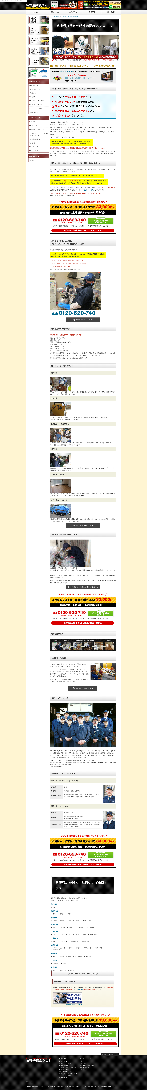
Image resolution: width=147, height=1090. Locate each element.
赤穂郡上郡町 (98, 948)
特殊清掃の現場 (63, 1065)
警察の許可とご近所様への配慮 (68, 1073)
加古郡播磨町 (90, 927)
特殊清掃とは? (34, 85)
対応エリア (33, 93)
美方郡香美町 (78, 956)
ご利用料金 (33, 97)
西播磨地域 (54, 945)
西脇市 (55, 934)
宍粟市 (78, 948)
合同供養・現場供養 (36, 104)
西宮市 (62, 914)
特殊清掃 (80, 989)
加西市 (77, 934)
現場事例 (32, 160)
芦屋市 (69, 914)
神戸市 (55, 907)
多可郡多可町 (93, 934)
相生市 (55, 948)
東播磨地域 (54, 924)
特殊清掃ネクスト (37, 1086)
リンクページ (34, 146)
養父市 (62, 956)
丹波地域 (54, 960)
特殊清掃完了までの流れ (37, 100)
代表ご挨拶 (33, 125)
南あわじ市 (63, 970)
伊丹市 (55, 920)
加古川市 (62, 927)
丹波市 (64, 963)
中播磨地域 (54, 938)
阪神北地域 (54, 917)
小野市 (69, 934)
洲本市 (55, 970)
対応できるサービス (36, 89)
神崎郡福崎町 (85, 941)
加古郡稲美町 (79, 927)
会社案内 (32, 122)
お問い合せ (33, 143)
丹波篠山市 (56, 963)
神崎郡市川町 (74, 941)
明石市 (55, 927)
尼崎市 (55, 914)
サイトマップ (34, 150)
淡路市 (72, 970)
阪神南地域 (54, 911)
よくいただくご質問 (36, 108)
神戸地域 (54, 904)
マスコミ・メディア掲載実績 (67, 1067)
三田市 (77, 920)
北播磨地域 (54, 931)
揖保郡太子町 (87, 948)
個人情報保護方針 (35, 139)
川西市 (69, 920)
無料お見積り (34, 112)
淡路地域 (54, 967)
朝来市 (69, 956)
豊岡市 (55, 956)
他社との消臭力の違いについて (68, 1071)
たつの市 (62, 948)
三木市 (62, 934)
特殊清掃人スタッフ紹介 (37, 129)
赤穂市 (70, 948)
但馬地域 (54, 953)
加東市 (84, 934)
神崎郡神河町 (64, 941)
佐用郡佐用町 (56, 949)
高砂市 (70, 927)
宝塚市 (62, 920)
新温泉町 (88, 956)
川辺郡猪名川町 (87, 920)
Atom (32, 1082)
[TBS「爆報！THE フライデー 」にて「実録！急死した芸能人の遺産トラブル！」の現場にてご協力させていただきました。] (83, 82)
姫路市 (55, 941)
